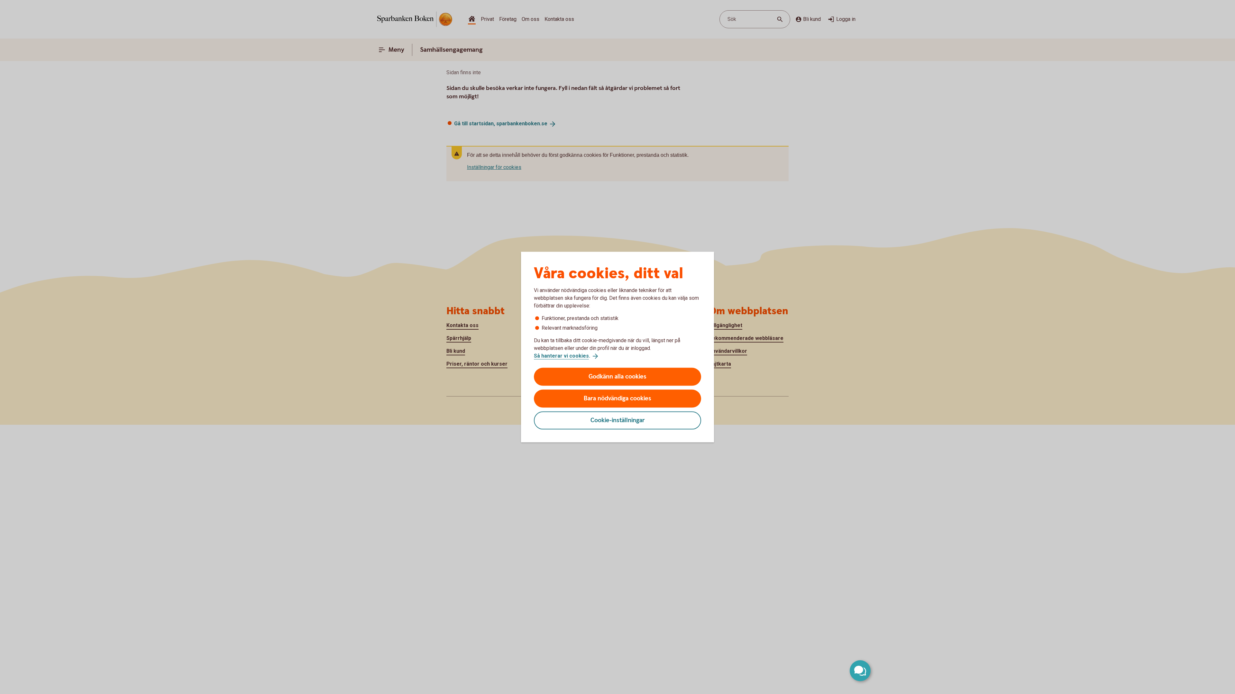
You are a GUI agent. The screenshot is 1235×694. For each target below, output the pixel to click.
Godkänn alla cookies (617, 376)
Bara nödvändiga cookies (617, 398)
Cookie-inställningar (617, 420)
